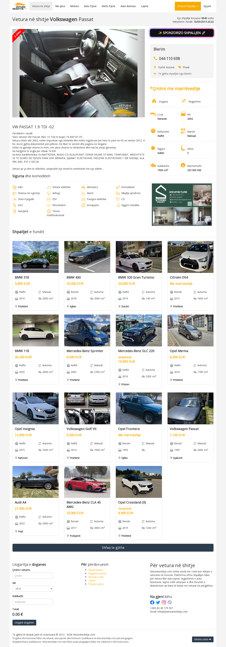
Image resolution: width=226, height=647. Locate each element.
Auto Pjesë (90, 6)
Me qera (60, 6)
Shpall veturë (95, 570)
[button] (22, 73)
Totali (15, 609)
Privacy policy (96, 584)
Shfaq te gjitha (113, 547)
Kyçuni (207, 6)
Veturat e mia (96, 577)
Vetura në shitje (41, 6)
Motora (74, 6)
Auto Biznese (128, 6)
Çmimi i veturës (21, 570)
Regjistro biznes (97, 573)
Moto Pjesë (108, 6)
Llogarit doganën (24, 622)
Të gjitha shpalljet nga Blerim (175, 73)
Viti (14, 583)
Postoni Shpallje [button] (187, 6)
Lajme (144, 6)
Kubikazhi (17, 596)
